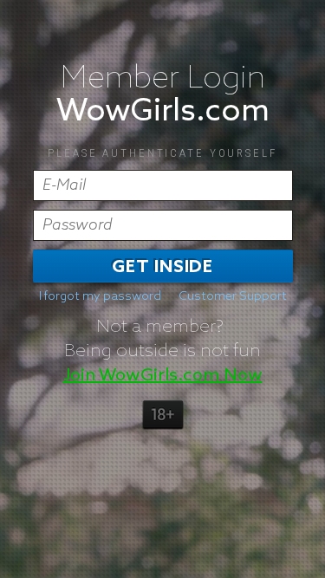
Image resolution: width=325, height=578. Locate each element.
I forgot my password (100, 296)
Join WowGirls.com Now (163, 375)
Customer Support (233, 296)
